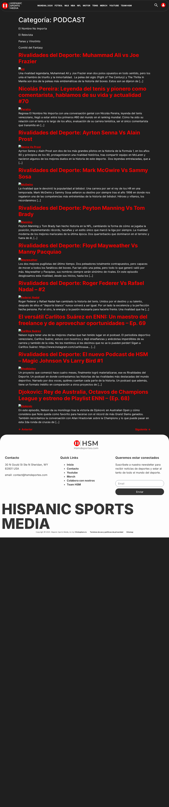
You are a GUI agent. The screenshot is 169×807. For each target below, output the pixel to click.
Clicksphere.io (81, 532)
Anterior (25, 429)
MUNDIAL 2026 (45, 5)
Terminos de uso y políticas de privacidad (106, 532)
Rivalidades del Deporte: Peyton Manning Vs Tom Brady (81, 211)
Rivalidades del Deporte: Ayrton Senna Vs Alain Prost (79, 135)
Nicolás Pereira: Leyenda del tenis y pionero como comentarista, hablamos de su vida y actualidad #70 (82, 95)
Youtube (72, 472)
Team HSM (74, 484)
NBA (73, 5)
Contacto (73, 468)
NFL (79, 5)
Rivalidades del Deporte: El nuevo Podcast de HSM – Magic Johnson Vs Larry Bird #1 (83, 357)
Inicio (70, 464)
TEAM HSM (126, 5)
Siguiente (143, 429)
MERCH (103, 5)
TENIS (95, 5)
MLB (67, 5)
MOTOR (86, 5)
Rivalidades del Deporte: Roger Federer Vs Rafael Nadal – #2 (81, 286)
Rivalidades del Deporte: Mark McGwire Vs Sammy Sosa (83, 173)
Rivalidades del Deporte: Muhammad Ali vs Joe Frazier (78, 58)
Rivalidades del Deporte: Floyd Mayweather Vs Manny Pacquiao (78, 248)
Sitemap (129, 532)
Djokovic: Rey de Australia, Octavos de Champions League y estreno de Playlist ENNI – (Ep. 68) (83, 395)
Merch (71, 476)
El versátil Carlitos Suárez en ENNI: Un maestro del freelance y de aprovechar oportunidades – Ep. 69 (82, 319)
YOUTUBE (114, 5)
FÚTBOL (59, 5)
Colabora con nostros (81, 480)
